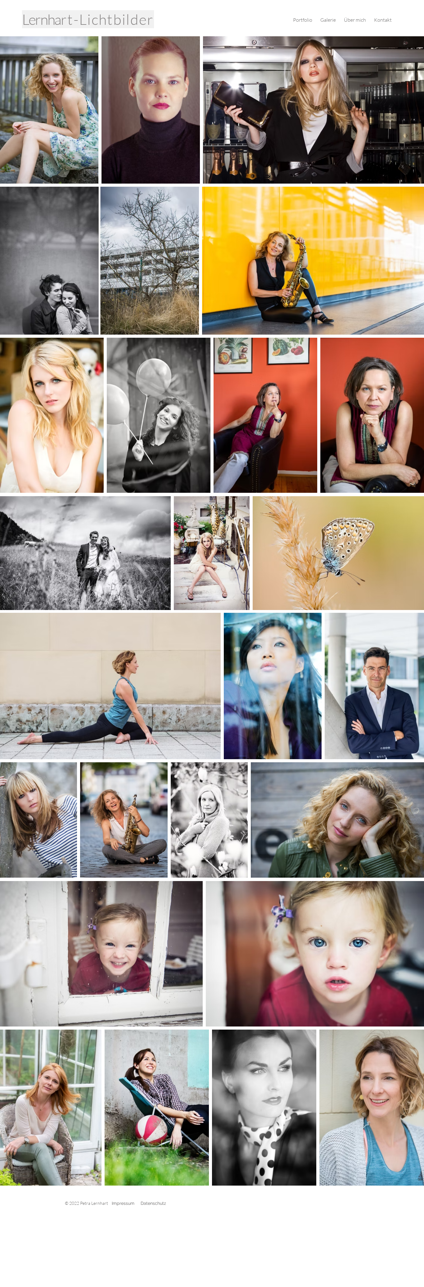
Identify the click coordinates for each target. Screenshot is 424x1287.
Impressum (123, 1203)
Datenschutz (153, 1203)
